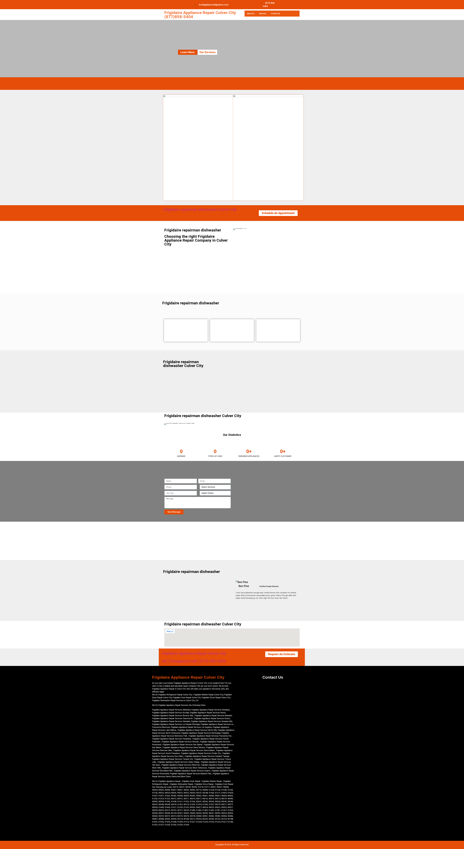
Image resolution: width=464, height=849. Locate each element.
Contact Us (275, 14)
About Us (250, 14)
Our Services (207, 52)
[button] (238, 590)
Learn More (188, 52)
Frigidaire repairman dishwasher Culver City (200, 209)
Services (262, 14)
